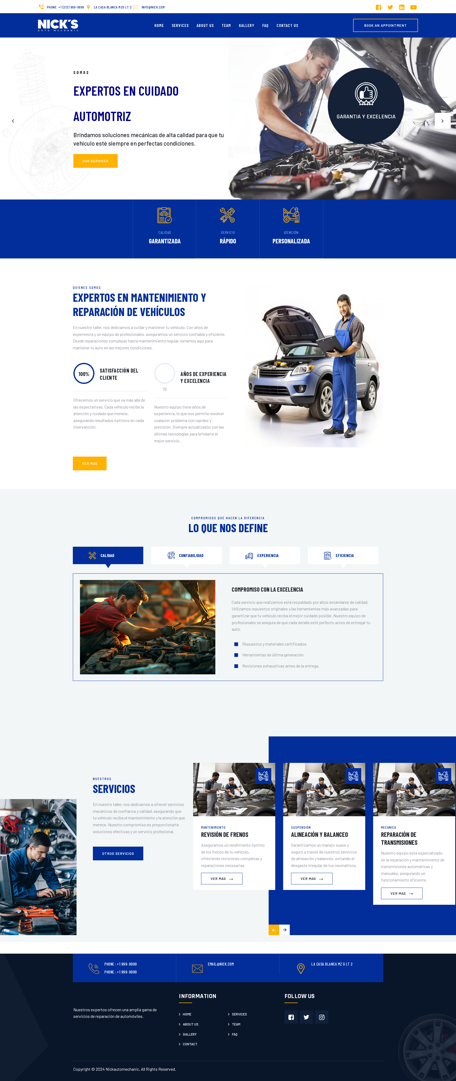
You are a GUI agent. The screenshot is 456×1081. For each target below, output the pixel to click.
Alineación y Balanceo (319, 834)
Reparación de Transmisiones (399, 838)
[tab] (108, 555)
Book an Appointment (385, 25)
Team (226, 25)
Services (180, 25)
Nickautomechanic (122, 1068)
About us (190, 1024)
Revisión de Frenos (224, 834)
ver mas (89, 463)
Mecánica (388, 827)
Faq (235, 1034)
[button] (443, 121)
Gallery (246, 25)
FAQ (265, 25)
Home (159, 25)
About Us (205, 25)
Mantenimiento (213, 827)
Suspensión (301, 827)
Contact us (287, 25)
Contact (190, 1044)
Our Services (95, 161)
